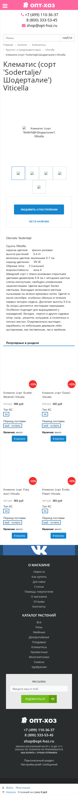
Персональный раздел (39, 760)
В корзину (19, 438)
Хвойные (39, 632)
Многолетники (39, 657)
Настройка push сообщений (39, 764)
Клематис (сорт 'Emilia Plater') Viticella (55, 491)
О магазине (39, 596)
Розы (39, 627)
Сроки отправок (47, 752)
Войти (10, 787)
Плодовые (39, 642)
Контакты (39, 606)
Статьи (39, 586)
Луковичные (39, 652)
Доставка (39, 582)
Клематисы (39, 647)
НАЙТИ (67, 38)
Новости (39, 572)
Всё (39, 622)
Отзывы (39, 601)
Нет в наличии (39, 221)
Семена (39, 662)
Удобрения (39, 667)
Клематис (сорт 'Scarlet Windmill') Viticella (17, 395)
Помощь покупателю (39, 591)
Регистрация (23, 787)
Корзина (11, 792)
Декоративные (39, 637)
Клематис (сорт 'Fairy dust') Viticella (16, 491)
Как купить (39, 577)
